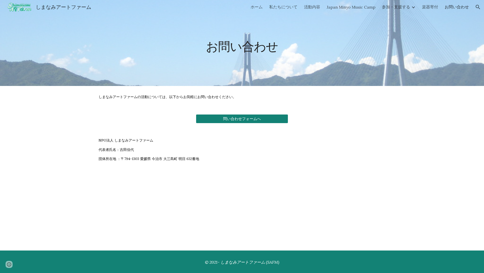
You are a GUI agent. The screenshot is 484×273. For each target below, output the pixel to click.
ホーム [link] (257, 6)
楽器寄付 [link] (430, 6)
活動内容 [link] (312, 6)
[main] (242, 43)
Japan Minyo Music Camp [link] (351, 7)
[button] (478, 7)
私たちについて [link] (283, 6)
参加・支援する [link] (396, 6)
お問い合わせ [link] (457, 6)
